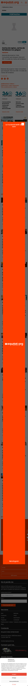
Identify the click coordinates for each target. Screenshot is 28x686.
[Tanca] (22, 124)
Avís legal (14, 684)
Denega (14, 677)
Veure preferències (14, 681)
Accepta (14, 674)
